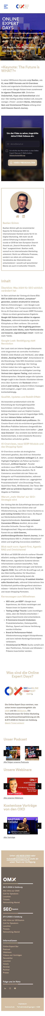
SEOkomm (21, 710)
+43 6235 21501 (23, 855)
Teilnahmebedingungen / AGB (28, 1007)
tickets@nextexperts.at (18, 858)
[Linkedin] (24, 216)
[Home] (18, 216)
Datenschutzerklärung (17, 155)
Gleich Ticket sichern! (14, 723)
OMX (7, 710)
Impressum (22, 1004)
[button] (5, 6)
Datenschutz (10, 1007)
